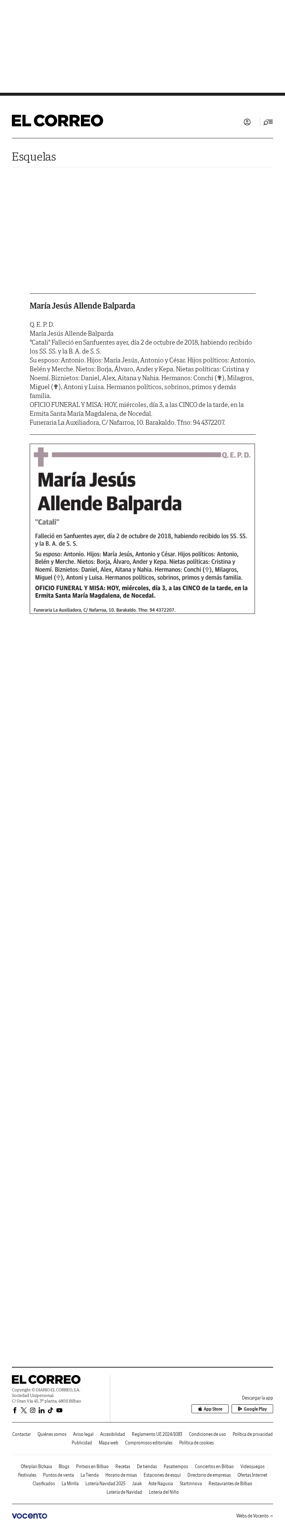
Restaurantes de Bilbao (230, 1483)
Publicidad (82, 1443)
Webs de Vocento (252, 1516)
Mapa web (108, 1443)
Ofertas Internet (252, 1475)
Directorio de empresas (209, 1475)
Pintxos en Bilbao (92, 1466)
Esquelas (34, 156)
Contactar (21, 1434)
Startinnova (191, 1483)
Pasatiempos (176, 1466)
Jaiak (137, 1483)
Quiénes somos (51, 1434)
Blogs (64, 1466)
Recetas (122, 1466)
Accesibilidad (112, 1434)
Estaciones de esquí (162, 1475)
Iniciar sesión (247, 122)
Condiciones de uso (207, 1434)
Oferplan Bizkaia (36, 1466)
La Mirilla (70, 1483)
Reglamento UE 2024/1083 (157, 1434)
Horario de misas (121, 1475)
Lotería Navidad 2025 (105, 1483)
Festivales (27, 1475)
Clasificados (44, 1483)
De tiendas (147, 1466)
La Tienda (90, 1475)
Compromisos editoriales (149, 1443)
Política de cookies (196, 1443)
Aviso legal (83, 1434)
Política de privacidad (253, 1434)
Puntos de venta (58, 1475)
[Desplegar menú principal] (268, 122)
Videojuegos (252, 1466)
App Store (213, 1409)
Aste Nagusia (160, 1483)
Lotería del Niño (164, 1492)
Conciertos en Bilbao (214, 1466)
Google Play (255, 1409)
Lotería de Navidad (124, 1492)
